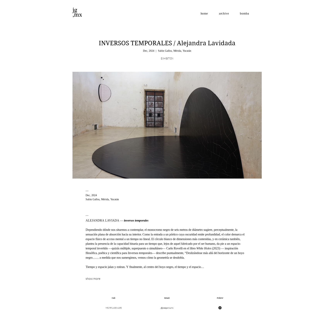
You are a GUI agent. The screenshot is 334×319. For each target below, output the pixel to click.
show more (93, 279)
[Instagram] (220, 307)
